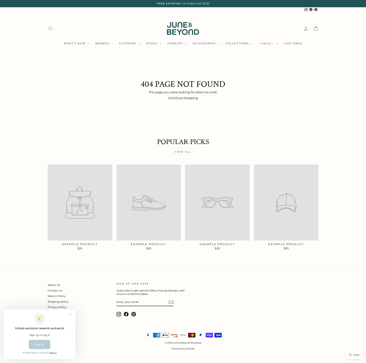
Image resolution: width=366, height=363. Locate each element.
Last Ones (293, 43)
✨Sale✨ (266, 43)
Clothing (128, 43)
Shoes (152, 43)
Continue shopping (183, 98)
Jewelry (175, 43)
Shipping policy (58, 301)
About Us (54, 285)
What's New (75, 43)
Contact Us (55, 290)
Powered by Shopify (183, 348)
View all (183, 151)
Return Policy (57, 296)
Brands (102, 43)
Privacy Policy (57, 307)
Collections (237, 43)
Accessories (205, 43)
